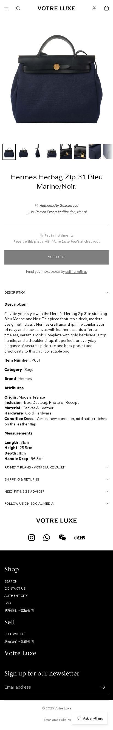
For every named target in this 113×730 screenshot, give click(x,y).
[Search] (18, 8)
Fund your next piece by (56, 271)
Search (11, 581)
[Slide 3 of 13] (38, 151)
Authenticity (16, 596)
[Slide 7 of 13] (95, 151)
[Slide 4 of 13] (52, 151)
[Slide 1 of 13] (9, 151)
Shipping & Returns (21, 479)
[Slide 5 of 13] (66, 151)
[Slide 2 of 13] (23, 151)
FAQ (7, 603)
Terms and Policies (56, 720)
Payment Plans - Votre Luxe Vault (34, 467)
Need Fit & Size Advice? (24, 491)
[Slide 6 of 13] (80, 151)
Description (15, 292)
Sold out (56, 257)
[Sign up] (103, 687)
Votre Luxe (63, 708)
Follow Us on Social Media (28, 503)
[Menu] (6, 8)
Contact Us (15, 588)
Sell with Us (15, 634)
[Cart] (106, 8)
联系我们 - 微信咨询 (19, 610)
